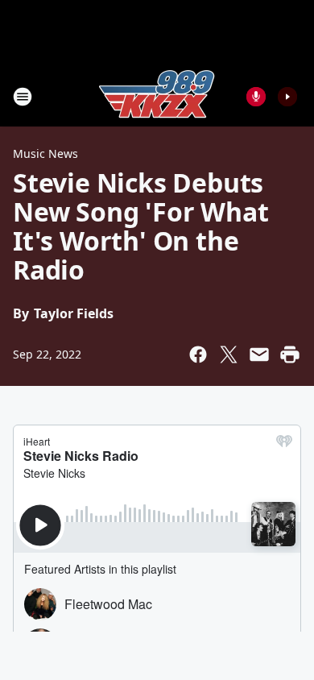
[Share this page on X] (228, 354)
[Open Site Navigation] (22, 96)
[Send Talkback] (256, 96)
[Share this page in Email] (259, 354)
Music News (45, 153)
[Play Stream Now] (287, 96)
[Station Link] (157, 96)
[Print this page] (290, 354)
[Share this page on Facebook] (198, 354)
